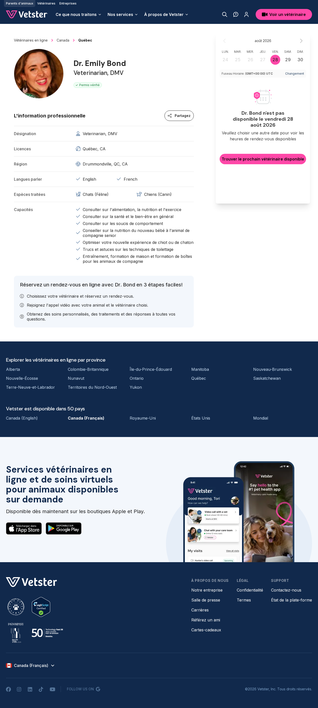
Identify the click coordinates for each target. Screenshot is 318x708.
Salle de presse (205, 600)
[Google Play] (63, 528)
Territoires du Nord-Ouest (92, 387)
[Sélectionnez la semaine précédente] (225, 41)
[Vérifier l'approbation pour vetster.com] (41, 607)
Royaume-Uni (143, 418)
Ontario (137, 378)
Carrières (200, 609)
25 (237, 59)
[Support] (235, 14)
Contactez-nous (286, 590)
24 (225, 59)
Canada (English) (22, 418)
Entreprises (68, 3)
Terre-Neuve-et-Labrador (30, 387)
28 (275, 59)
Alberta (13, 369)
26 (250, 59)
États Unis (200, 418)
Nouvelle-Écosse (22, 378)
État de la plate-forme (291, 600)
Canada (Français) (86, 418)
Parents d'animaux (19, 3)
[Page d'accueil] (27, 14)
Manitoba (200, 369)
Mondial (260, 418)
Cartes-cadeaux (206, 629)
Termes (244, 600)
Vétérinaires (46, 3)
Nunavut (76, 378)
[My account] (246, 14)
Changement (294, 73)
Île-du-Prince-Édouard (151, 369)
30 (300, 59)
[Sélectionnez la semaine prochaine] (301, 41)
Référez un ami (205, 619)
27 (262, 59)
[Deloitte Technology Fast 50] (47, 633)
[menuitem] (79, 14)
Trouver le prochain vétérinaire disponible (263, 159)
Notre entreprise (207, 590)
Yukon (136, 387)
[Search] (225, 14)
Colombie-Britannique (88, 369)
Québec (198, 378)
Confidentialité (250, 590)
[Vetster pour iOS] (24, 528)
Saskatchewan (267, 378)
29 (288, 59)
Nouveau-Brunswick (272, 369)
